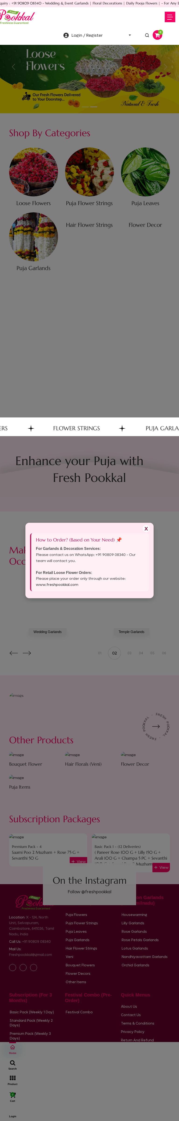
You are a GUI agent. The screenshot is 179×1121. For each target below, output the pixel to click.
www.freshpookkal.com (57, 584)
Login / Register (87, 35)
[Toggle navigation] (170, 17)
